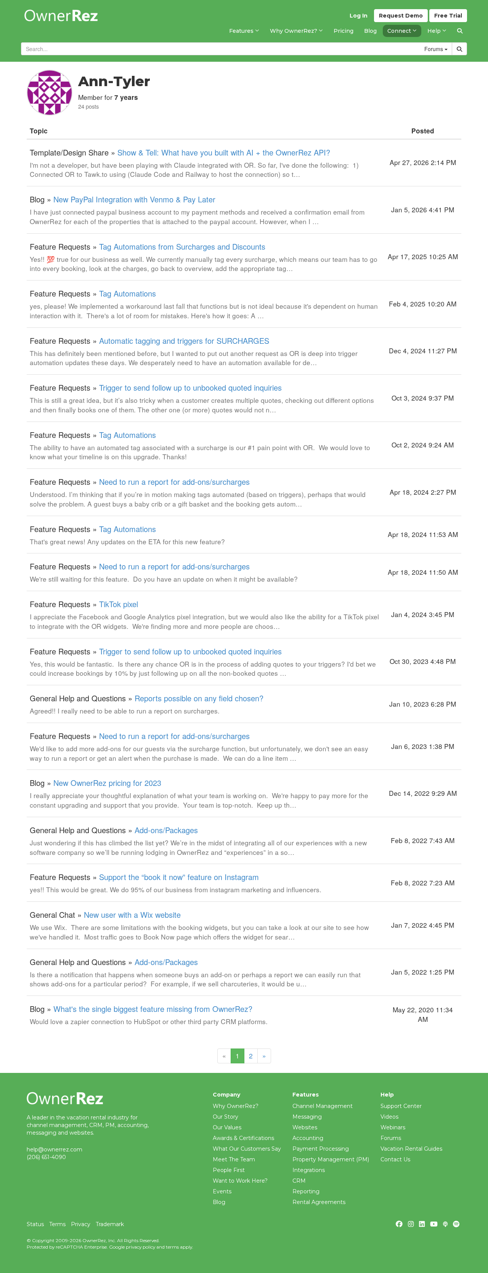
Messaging (307, 1116)
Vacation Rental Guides (411, 1148)
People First (229, 1170)
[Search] (460, 31)
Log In (359, 15)
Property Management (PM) (330, 1159)
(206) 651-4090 (46, 1157)
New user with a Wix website (132, 914)
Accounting (307, 1138)
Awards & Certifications (243, 1138)
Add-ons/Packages (166, 829)
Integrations (308, 1170)
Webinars (392, 1127)
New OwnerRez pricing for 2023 (107, 782)
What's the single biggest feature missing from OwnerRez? (152, 1008)
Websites (304, 1127)
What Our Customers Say (247, 1148)
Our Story (225, 1116)
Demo (401, 15)
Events (222, 1191)
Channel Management (322, 1106)
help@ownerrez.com (54, 1149)
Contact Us (395, 1159)
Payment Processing (320, 1148)
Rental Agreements (318, 1202)
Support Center (401, 1106)
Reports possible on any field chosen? (199, 698)
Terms (57, 1224)
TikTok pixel (118, 603)
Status (35, 1224)
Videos (389, 1116)
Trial (448, 15)
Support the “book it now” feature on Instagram (179, 876)
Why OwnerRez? (235, 1106)
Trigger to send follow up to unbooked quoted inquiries (190, 387)
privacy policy (140, 1247)
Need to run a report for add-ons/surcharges (174, 481)
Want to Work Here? (240, 1180)
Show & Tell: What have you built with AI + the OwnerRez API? (223, 152)
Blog (219, 1202)
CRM (299, 1180)
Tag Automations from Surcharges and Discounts (182, 246)
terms (172, 1247)
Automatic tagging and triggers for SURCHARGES (184, 340)
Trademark (110, 1224)
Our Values (227, 1127)
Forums (390, 1138)
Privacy (80, 1224)
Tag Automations (127, 293)
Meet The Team (234, 1159)
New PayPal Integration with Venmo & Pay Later (134, 199)
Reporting (305, 1191)
